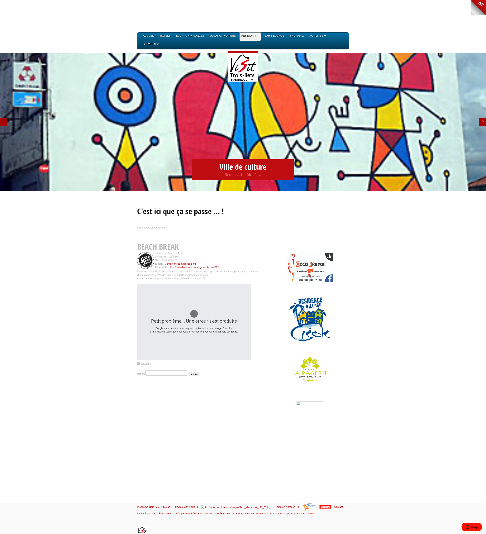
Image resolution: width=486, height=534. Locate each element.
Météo (167, 507)
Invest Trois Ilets (147, 513)
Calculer (193, 374)
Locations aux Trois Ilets (217, 513)
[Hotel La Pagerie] (305, 369)
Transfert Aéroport (286, 507)
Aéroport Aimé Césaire (188, 513)
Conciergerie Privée (243, 513)
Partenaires (166, 513)
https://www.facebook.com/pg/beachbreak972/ (194, 267)
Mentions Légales (304, 513)
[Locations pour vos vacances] (310, 267)
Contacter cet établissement (180, 263)
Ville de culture (243, 166)
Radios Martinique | (188, 507)
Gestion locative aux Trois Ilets (271, 513)
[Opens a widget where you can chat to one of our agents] (471, 527)
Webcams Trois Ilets (148, 507)
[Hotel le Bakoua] (288, 396)
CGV (290, 513)
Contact (338, 507)
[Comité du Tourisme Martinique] (310, 507)
